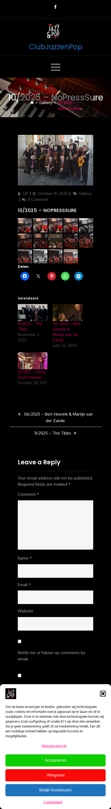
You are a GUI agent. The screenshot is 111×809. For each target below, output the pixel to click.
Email (24, 584)
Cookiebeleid (52, 802)
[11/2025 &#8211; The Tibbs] (32, 312)
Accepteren (55, 760)
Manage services (54, 746)
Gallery (45, 102)
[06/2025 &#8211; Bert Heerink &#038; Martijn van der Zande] (67, 312)
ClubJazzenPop (55, 47)
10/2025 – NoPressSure (47, 210)
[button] (103, 693)
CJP (26, 193)
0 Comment (38, 199)
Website (25, 611)
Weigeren (56, 775)
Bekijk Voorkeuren (55, 789)
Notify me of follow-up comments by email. (51, 655)
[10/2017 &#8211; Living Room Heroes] (32, 360)
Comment (28, 494)
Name (25, 558)
